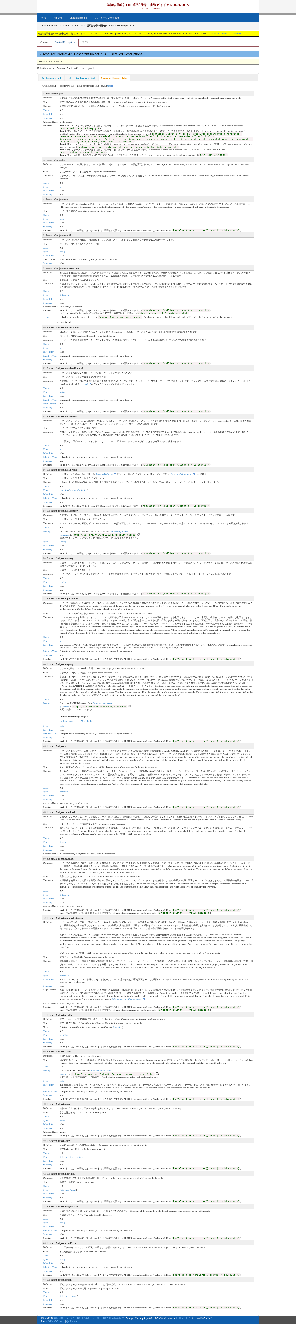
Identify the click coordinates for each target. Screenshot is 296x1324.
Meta (62, 219)
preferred (64, 706)
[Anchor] (143, 53)
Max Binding (87, 721)
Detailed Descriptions (65, 42)
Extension (64, 295)
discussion (117, 1027)
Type (45, 187)
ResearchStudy (76, 1157)
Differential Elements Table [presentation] (82, 78)
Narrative (64, 791)
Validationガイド (79, 17)
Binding (47, 531)
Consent (73, 1296)
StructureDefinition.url (181, 474)
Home (43, 17)
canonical (64, 490)
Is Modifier (48, 114)
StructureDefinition (105, 474)
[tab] (51, 78)
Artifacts (58, 17)
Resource (64, 842)
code (62, 726)
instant (63, 392)
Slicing (46, 317)
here (109, 85)
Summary (47, 118)
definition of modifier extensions (127, 999)
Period (63, 1120)
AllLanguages (66, 721)
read (86, 384)
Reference (64, 1157)
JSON (85, 42)
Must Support (49, 403)
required (64, 1074)
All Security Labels (119, 531)
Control (46, 110)
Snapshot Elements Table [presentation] (114, 78)
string (62, 251)
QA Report (71, 1321)
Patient (73, 1190)
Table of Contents (56, 1321)
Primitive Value (50, 356)
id (60, 187)
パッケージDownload (107, 17)
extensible (65, 535)
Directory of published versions (224, 33)
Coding (63, 541)
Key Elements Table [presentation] (51, 78)
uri (61, 449)
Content (44, 42)
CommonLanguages (102, 703)
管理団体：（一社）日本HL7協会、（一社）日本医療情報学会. (88, 1318)
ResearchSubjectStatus (101, 1070)
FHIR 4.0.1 (181, 1318)
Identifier (64, 1035)
